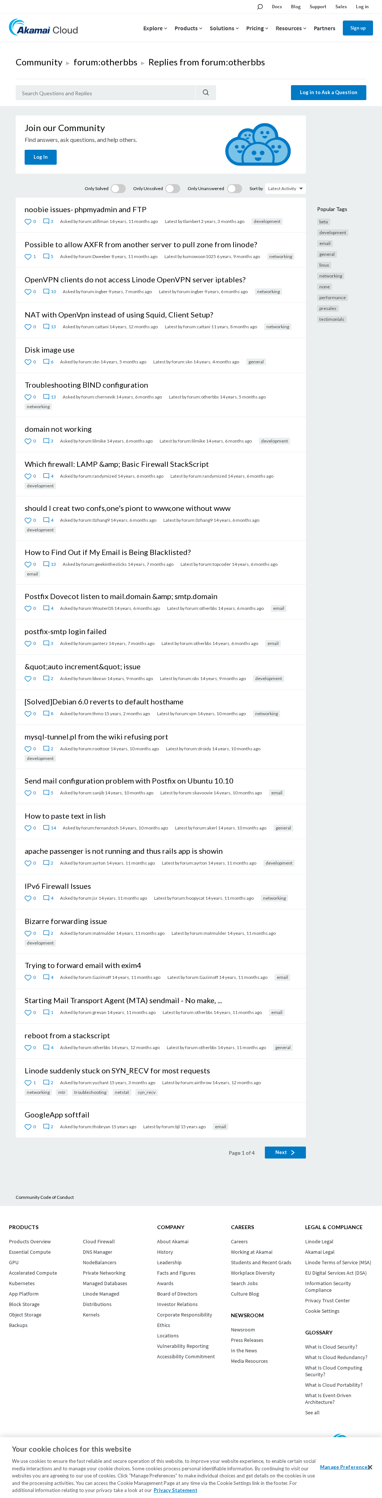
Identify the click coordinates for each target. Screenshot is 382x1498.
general (256, 362)
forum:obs (188, 678)
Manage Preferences (345, 1467)
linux (324, 265)
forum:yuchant (94, 1082)
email (32, 574)
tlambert (191, 221)
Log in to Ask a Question (328, 92)
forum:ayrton (92, 863)
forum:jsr (88, 898)
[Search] (205, 92)
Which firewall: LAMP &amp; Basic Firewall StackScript (117, 463)
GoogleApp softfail (57, 1114)
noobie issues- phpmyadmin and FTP (86, 209)
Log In (41, 157)
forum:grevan (92, 1012)
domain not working (58, 428)
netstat (122, 1092)
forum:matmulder (97, 933)
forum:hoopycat (188, 898)
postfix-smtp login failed (66, 631)
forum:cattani (95, 326)
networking (280, 256)
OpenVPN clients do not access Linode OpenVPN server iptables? (135, 279)
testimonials (331, 319)
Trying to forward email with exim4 (83, 965)
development (267, 221)
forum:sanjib (91, 792)
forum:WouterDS (96, 608)
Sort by (256, 188)
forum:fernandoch (100, 828)
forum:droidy (197, 748)
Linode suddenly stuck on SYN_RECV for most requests (117, 1070)
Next (281, 1152)
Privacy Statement (175, 1490)
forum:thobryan (94, 1126)
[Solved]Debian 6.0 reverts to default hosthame (104, 701)
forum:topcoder (215, 564)
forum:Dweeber (95, 256)
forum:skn (89, 362)
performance (332, 297)
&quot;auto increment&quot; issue (83, 666)
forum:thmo (91, 713)
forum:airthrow (196, 1082)
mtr (62, 1092)
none (324, 286)
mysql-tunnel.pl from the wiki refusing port (96, 736)
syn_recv (147, 1092)
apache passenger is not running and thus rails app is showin (124, 850)
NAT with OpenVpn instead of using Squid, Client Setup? (119, 314)
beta (323, 221)
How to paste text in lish (65, 815)
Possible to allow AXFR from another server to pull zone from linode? (141, 244)
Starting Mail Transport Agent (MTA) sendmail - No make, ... (123, 1000)
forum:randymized (98, 476)
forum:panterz (93, 643)
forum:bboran (92, 678)
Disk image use (50, 349)
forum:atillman (94, 221)
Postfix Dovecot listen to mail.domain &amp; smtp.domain (121, 596)
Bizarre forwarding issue (66, 921)
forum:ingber (94, 291)
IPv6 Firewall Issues (58, 885)
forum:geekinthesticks (104, 564)
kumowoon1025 (199, 256)
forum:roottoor (94, 748)
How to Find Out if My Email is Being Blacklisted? (108, 552)
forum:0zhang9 (94, 520)
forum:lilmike (92, 441)
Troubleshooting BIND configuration (86, 384)
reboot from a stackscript (67, 1035)
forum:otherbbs (105, 61)
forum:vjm (186, 713)
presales (327, 308)
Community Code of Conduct (45, 1197)
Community (39, 61)
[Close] (370, 1467)
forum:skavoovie (196, 792)
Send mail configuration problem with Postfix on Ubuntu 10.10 (129, 780)
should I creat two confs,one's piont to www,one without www (128, 507)
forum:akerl (205, 828)
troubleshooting (90, 1092)
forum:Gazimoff (95, 977)
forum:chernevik (98, 397)
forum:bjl (171, 1126)
